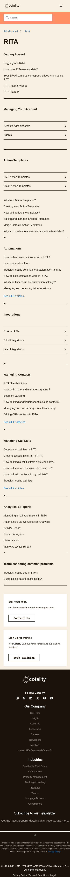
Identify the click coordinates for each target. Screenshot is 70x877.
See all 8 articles (14, 296)
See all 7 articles (14, 488)
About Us (35, 723)
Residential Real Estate (35, 766)
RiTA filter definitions (15, 383)
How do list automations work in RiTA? (26, 276)
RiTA (27, 31)
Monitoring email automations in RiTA (25, 515)
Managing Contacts (17, 374)
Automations (12, 248)
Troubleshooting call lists (18, 480)
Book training (24, 657)
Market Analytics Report (17, 546)
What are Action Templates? (20, 200)
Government (35, 803)
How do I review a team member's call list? (28, 468)
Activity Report (12, 528)
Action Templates (16, 160)
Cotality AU (11, 31)
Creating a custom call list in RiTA (23, 455)
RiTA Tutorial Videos (15, 85)
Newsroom (35, 739)
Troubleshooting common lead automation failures (32, 269)
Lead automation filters (17, 263)
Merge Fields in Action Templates (23, 225)
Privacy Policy (54, 852)
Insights (35, 718)
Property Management (35, 776)
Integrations (12, 314)
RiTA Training (11, 92)
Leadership (35, 729)
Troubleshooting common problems (29, 564)
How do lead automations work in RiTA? (27, 257)
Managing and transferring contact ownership (30, 408)
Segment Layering (14, 395)
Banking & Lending (35, 782)
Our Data (35, 713)
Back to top (51, 867)
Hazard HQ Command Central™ (35, 750)
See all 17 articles (14, 422)
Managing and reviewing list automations (27, 288)
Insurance (35, 787)
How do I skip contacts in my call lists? (26, 474)
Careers (35, 734)
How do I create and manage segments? (27, 389)
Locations (35, 745)
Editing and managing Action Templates (26, 218)
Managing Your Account (20, 109)
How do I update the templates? (22, 212)
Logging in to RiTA (14, 63)
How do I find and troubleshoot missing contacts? (32, 402)
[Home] (12, 6)
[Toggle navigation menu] (61, 6)
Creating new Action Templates (21, 206)
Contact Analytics (14, 534)
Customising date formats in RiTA (23, 578)
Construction (35, 771)
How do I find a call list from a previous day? (29, 462)
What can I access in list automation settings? (30, 282)
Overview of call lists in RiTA (20, 449)
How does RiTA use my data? (21, 69)
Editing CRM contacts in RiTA (21, 414)
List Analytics (11, 540)
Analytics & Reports (17, 506)
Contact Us (22, 618)
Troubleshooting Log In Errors (21, 572)
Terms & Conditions (38, 875)
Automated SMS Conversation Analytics (27, 521)
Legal (53, 875)
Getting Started (14, 54)
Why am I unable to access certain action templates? (34, 231)
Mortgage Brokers (35, 798)
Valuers (35, 793)
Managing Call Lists (17, 440)
